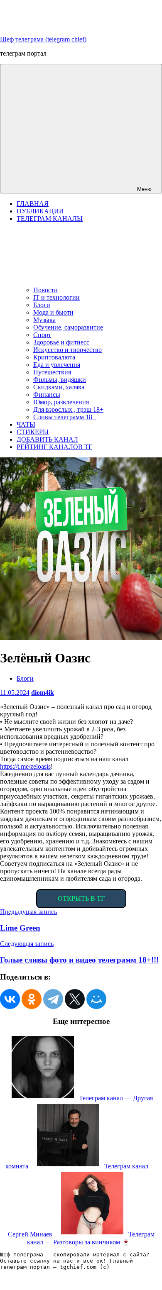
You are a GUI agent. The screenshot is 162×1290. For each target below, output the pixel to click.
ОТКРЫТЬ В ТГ (81, 898)
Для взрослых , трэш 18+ (68, 409)
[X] (75, 999)
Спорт (42, 334)
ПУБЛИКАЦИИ (40, 211)
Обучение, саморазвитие (68, 327)
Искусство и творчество (67, 349)
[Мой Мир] (96, 999)
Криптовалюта (54, 357)
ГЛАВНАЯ (33, 203)
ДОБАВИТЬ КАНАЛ (47, 439)
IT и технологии (56, 297)
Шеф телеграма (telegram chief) (43, 39)
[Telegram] (53, 999)
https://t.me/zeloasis (25, 766)
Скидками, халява (58, 387)
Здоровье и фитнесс (61, 342)
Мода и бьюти (53, 312)
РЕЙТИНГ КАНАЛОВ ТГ (54, 446)
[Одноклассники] (32, 999)
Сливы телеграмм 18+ (64, 416)
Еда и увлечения (56, 364)
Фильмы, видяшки (59, 379)
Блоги (41, 304)
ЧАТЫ (26, 424)
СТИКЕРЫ (33, 431)
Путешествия (52, 372)
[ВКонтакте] (10, 999)
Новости (45, 289)
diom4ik (42, 692)
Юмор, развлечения (61, 402)
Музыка (44, 319)
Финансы (46, 394)
